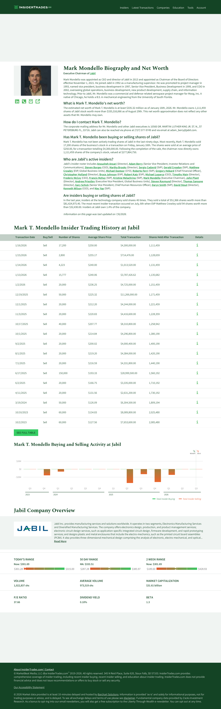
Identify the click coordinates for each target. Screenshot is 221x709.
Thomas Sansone (193, 182)
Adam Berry (136, 164)
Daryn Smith (159, 185)
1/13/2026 (21, 275)
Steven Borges (93, 168)
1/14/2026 (21, 265)
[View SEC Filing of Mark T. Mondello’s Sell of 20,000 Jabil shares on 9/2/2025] (197, 345)
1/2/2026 (20, 285)
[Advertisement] (104, 38)
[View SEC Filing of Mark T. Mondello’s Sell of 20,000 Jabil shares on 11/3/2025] (197, 315)
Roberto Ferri (140, 171)
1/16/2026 (21, 246)
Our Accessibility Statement (29, 688)
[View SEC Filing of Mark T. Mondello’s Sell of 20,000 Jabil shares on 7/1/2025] (197, 364)
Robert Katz (131, 175)
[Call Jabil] (24, 102)
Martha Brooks (117, 168)
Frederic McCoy (72, 178)
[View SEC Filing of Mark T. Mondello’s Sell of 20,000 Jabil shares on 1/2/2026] (197, 286)
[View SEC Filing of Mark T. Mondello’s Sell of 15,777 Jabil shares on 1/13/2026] (197, 276)
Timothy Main (180, 175)
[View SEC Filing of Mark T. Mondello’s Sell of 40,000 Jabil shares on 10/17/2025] (197, 325)
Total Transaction (131, 237)
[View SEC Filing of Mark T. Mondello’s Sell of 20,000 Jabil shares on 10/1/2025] (197, 335)
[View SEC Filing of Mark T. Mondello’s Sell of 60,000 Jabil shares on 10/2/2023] (197, 423)
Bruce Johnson (108, 175)
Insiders (124, 8)
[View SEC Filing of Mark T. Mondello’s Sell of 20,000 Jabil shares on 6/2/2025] (197, 384)
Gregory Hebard (165, 171)
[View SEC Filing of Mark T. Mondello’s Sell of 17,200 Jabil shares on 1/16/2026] (197, 247)
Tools (190, 8)
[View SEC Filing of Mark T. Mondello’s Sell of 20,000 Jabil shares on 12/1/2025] (197, 305)
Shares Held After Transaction (166, 237)
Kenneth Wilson (72, 189)
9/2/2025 (20, 344)
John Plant (192, 178)
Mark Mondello (152, 178)
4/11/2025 (21, 393)
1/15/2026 (21, 255)
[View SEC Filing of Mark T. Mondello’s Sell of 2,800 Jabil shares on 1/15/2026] (197, 256)
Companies (163, 8)
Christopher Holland (75, 175)
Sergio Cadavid (147, 168)
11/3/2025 (21, 314)
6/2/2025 (20, 383)
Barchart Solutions (108, 695)
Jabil (93, 74)
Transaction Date (25, 237)
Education (178, 8)
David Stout (180, 185)
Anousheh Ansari (107, 164)
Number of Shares (69, 237)
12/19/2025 (21, 295)
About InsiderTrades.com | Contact (34, 670)
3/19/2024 (21, 403)
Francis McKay (97, 178)
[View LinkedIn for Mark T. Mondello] (17, 102)
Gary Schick (82, 185)
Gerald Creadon (173, 168)
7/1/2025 (20, 363)
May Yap (99, 189)
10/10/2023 (21, 413)
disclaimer (129, 698)
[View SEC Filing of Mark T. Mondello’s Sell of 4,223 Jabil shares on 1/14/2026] (197, 266)
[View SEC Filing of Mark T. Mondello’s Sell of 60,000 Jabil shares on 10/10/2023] (197, 414)
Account (201, 8)
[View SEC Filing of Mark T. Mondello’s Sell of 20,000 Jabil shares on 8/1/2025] (197, 355)
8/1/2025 (20, 354)
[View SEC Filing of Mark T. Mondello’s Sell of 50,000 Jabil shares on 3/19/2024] (197, 404)
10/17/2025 (21, 324)
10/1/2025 (21, 334)
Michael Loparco (154, 175)
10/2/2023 (21, 423)
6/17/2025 (21, 373)
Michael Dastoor (115, 171)
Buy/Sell (48, 237)
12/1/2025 (21, 305)
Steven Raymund (161, 182)
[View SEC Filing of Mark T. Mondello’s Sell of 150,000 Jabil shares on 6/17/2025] (197, 374)
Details (199, 237)
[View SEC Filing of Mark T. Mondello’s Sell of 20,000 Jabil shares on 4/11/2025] (197, 394)
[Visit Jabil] (38, 102)
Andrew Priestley (85, 182)
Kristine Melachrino (124, 178)
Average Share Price (99, 237)
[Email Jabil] (31, 102)
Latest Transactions (142, 8)
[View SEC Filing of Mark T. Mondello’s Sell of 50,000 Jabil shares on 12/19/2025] (197, 296)
